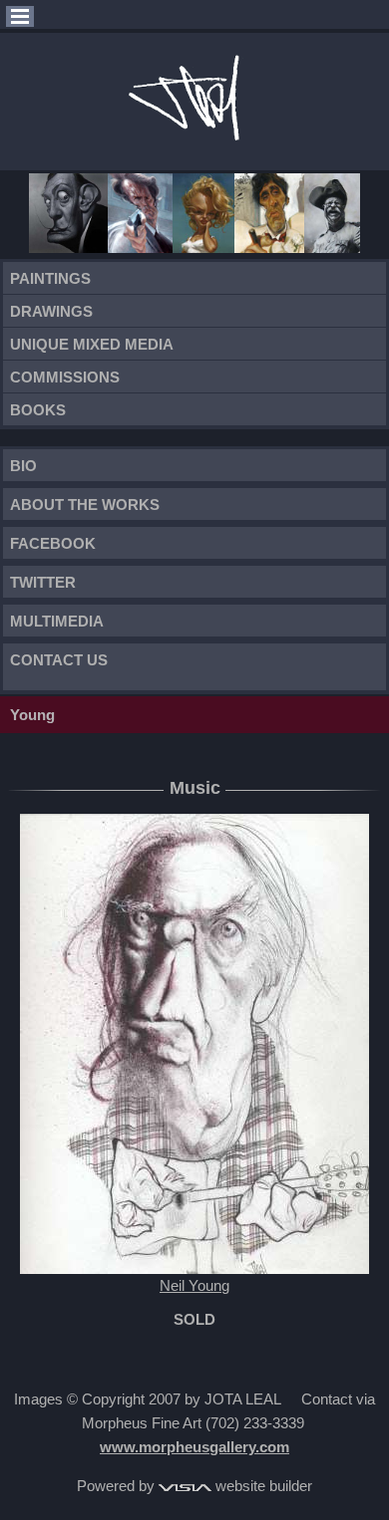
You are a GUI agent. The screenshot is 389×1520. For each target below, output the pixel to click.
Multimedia (57, 621)
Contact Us (59, 659)
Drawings (51, 311)
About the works (85, 504)
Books (38, 409)
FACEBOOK (53, 543)
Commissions (65, 377)
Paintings (50, 278)
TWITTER (43, 582)
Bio (23, 465)
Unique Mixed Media (92, 344)
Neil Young (194, 1285)
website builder (261, 1485)
